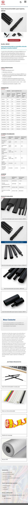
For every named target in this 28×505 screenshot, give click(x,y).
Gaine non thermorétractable (8, 474)
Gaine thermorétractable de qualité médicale (11, 477)
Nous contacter (7, 493)
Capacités (5, 487)
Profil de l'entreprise (6, 485)
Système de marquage (7, 476)
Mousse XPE (5, 479)
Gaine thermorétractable (7, 472)
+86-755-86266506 (7, 498)
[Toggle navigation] (25, 1)
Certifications (5, 489)
